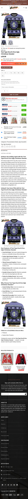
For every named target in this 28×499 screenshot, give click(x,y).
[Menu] (2, 7)
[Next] (25, 25)
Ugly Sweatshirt (22, 141)
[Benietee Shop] (14, 7)
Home (2, 46)
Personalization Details (11, 46)
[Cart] (26, 7)
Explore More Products (7, 335)
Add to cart (14, 94)
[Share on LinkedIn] (14, 146)
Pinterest (4, 332)
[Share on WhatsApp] (2, 146)
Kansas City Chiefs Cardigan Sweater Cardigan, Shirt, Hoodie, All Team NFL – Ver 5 (7, 367)
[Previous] (3, 25)
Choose (19, 132)
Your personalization (6, 79)
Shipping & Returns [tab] (6, 153)
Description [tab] (4, 150)
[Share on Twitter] (7, 146)
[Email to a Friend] (9, 146)
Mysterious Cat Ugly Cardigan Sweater (21, 367)
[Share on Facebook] (5, 146)
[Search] (23, 7)
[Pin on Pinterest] (12, 146)
